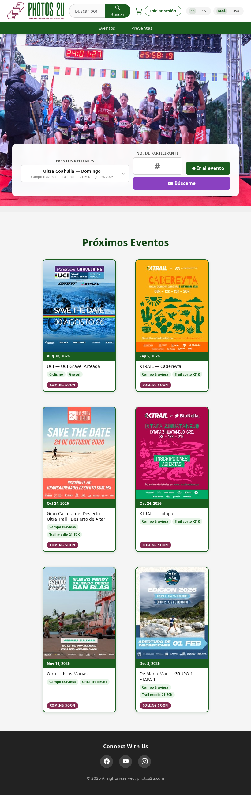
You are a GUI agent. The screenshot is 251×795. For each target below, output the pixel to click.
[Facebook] (106, 761)
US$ (235, 11)
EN (204, 11)
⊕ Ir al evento (208, 168)
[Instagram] (144, 761)
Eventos (107, 28)
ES (192, 11)
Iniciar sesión (163, 11)
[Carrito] (138, 10)
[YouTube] (125, 761)
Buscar (118, 14)
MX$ (222, 11)
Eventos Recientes (75, 161)
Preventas (142, 28)
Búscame (185, 183)
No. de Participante (157, 153)
